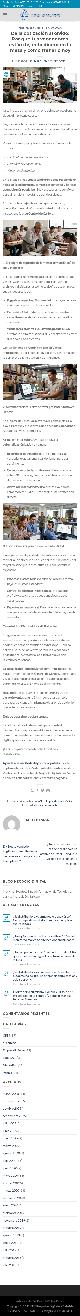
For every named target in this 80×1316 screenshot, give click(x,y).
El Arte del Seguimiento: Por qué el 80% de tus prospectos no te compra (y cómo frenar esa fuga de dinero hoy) (43, 995)
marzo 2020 (11, 1190)
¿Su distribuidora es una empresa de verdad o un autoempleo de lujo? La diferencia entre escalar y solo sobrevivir (45, 975)
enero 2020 (10, 1205)
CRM (21, 28)
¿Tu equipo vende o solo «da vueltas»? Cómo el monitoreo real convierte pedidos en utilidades (44, 937)
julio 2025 (9, 1123)
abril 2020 (10, 1183)
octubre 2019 (12, 1227)
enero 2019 (10, 1242)
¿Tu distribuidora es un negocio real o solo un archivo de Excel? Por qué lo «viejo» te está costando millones (58, 853)
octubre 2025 (12, 1108)
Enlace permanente (46, 805)
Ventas (56, 28)
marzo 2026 (11, 1093)
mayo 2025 (10, 1138)
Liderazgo (9, 1057)
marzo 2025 (11, 1145)
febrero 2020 (12, 1198)
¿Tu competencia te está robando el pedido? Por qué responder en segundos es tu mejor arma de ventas (45, 955)
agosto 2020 (11, 1153)
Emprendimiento (38, 28)
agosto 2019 (11, 1235)
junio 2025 (10, 1131)
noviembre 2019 (14, 1220)
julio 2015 (9, 1265)
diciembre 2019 (13, 1213)
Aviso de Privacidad (29, 1300)
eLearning (9, 1042)
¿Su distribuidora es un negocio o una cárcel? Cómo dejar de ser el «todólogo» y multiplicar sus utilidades (43, 919)
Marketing (10, 1065)
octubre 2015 (12, 1257)
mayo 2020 (10, 1175)
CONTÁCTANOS (54, 1300)
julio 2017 (9, 1250)
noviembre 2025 (14, 1101)
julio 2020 (9, 1160)
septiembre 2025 (14, 1116)
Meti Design (60, 61)
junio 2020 (10, 1168)
